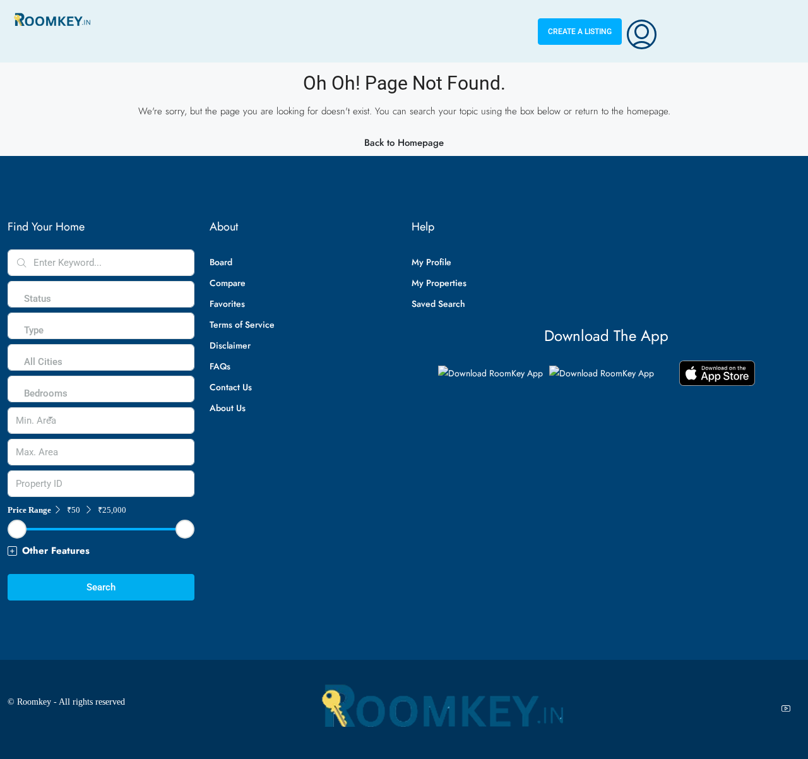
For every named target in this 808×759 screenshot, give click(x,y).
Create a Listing (580, 31)
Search (101, 587)
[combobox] (37, 311)
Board (221, 262)
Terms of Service (242, 324)
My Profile (431, 262)
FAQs (220, 366)
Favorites (227, 303)
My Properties (439, 283)
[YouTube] (788, 709)
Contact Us (231, 387)
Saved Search (438, 303)
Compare (228, 283)
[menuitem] (641, 31)
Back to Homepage (404, 143)
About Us (228, 408)
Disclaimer (230, 345)
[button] (101, 551)
